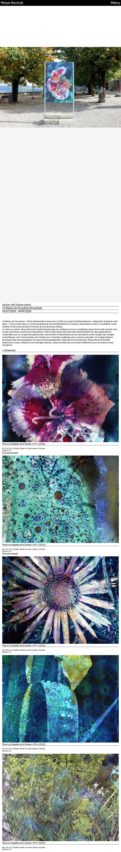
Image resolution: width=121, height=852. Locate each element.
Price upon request (10, 453)
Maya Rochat (12, 3)
